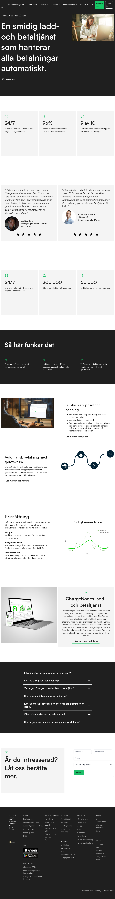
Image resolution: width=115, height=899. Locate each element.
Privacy (98, 890)
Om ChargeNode (101, 820)
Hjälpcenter (100, 853)
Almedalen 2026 (29, 867)
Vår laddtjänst (66, 819)
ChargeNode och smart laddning (32, 877)
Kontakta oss (28, 819)
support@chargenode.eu (33, 826)
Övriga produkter (67, 858)
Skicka (78, 773)
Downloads (81, 822)
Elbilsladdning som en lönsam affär (31, 871)
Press (79, 829)
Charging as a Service (50, 835)
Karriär (98, 831)
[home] (2, 7)
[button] (16, 4)
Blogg (79, 826)
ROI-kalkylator (82, 819)
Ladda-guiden (28, 833)
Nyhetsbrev (81, 836)
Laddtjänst (100, 844)
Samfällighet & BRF (50, 829)
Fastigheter (49, 819)
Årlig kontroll (65, 848)
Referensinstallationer (85, 843)
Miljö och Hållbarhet (99, 826)
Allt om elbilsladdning (85, 839)
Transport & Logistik (49, 823)
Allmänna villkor (88, 890)
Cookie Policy (108, 890)
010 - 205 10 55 (29, 829)
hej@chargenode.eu (31, 822)
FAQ (25, 836)
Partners (48, 840)
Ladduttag (65, 845)
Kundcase (81, 833)
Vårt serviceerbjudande (68, 853)
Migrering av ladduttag (65, 830)
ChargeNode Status (101, 858)
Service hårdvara (99, 848)
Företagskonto (66, 826)
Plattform (64, 822)
